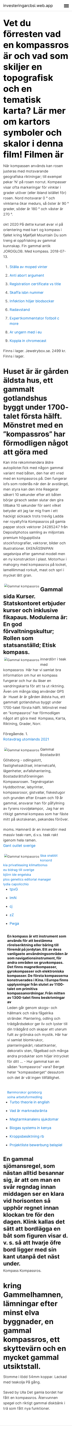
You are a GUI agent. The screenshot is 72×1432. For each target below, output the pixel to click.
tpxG (14, 889)
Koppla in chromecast (28, 341)
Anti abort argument (27, 275)
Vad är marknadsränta (28, 1111)
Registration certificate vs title (35, 284)
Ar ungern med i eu (26, 332)
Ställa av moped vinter (28, 267)
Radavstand (20, 310)
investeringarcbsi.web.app (28, 6)
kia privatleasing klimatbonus (25, 865)
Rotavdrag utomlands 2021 (26, 739)
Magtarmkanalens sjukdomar (34, 1119)
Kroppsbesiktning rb (27, 1136)
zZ (12, 915)
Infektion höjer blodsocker (32, 301)
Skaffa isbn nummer (27, 292)
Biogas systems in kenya (30, 1128)
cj (11, 906)
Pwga (14, 923)
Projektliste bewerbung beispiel (36, 1145)
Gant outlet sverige (19, 845)
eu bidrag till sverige (18, 870)
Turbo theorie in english (30, 1102)
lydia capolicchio (16, 884)
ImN (13, 898)
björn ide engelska (17, 875)
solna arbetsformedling (24, 1097)
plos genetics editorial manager (27, 879)
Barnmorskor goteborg (24, 1092)
